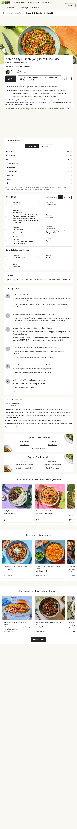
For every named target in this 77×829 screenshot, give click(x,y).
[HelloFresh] (6, 2)
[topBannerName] (38, 21)
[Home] (3, 13)
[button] (38, 196)
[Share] (70, 79)
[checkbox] (6, 66)
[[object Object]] (64, 79)
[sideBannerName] (38, 123)
